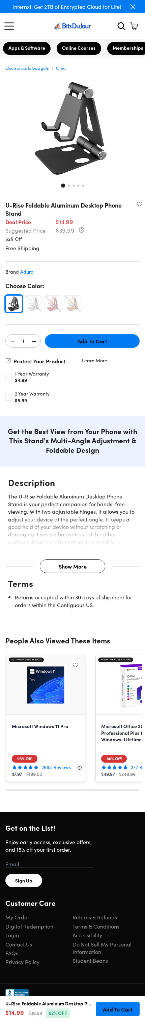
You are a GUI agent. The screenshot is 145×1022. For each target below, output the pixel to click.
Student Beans (90, 960)
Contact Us (18, 944)
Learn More (94, 360)
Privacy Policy (22, 961)
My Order (17, 917)
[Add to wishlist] (140, 204)
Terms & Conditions (95, 926)
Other (61, 68)
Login (12, 935)
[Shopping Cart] (134, 26)
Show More (73, 566)
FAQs (11, 953)
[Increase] (33, 341)
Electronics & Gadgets (27, 68)
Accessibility (87, 935)
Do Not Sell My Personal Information (102, 947)
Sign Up (23, 880)
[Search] (121, 26)
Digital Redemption (29, 926)
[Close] (133, 7)
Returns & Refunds (94, 917)
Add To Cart (92, 341)
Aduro (26, 271)
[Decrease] (12, 341)
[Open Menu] (11, 26)
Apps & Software (26, 47)
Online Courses (79, 47)
